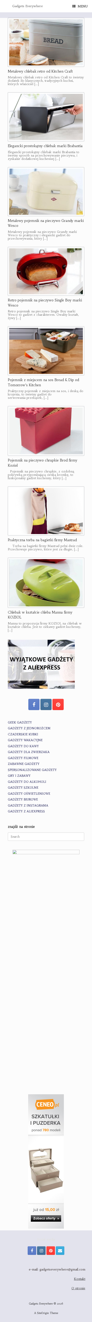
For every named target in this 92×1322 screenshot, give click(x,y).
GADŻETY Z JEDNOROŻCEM (29, 728)
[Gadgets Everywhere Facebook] (34, 704)
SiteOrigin (43, 1313)
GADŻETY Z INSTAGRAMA (28, 805)
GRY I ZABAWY (19, 776)
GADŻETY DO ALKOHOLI (27, 782)
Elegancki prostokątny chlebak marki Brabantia (45, 146)
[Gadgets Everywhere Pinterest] (58, 704)
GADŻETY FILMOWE (23, 758)
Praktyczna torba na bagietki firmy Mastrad (42, 540)
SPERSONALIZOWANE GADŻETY (32, 770)
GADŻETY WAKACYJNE (25, 740)
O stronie (78, 1288)
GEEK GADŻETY (20, 722)
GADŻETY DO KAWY (23, 746)
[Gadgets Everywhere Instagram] (46, 704)
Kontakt (79, 1279)
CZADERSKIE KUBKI (23, 734)
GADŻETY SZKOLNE (23, 788)
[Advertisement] (46, 1039)
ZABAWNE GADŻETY (24, 764)
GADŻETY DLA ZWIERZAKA (29, 752)
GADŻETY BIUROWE (23, 799)
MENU (83, 6)
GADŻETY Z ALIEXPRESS (26, 811)
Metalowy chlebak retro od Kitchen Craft (40, 71)
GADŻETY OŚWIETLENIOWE (29, 794)
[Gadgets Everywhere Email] (60, 1250)
